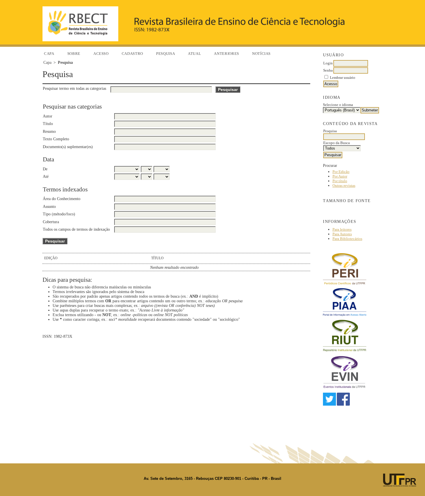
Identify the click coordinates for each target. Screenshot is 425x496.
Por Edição (341, 171)
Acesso (101, 53)
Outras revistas (343, 185)
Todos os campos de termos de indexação (76, 229)
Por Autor (339, 176)
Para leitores (342, 229)
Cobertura (51, 222)
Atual (194, 53)
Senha (328, 70)
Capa (49, 53)
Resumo (49, 131)
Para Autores (342, 234)
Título (48, 124)
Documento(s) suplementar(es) (68, 147)
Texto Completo (56, 139)
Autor (47, 116)
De (45, 169)
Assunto (49, 206)
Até (46, 176)
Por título (339, 181)
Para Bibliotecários (347, 238)
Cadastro (132, 53)
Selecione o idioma (338, 104)
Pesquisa (165, 53)
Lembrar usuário (342, 77)
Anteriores (226, 53)
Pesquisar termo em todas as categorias (74, 88)
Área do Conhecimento (61, 199)
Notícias (261, 53)
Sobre (73, 53)
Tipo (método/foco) (59, 214)
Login (328, 63)
